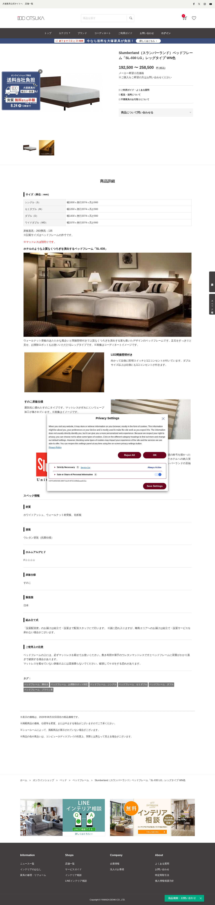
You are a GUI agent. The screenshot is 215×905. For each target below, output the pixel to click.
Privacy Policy (55, 447)
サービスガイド (73, 869)
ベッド (63, 780)
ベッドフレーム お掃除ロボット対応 (69, 684)
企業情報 (114, 863)
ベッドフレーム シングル (103, 684)
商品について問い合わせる (137, 112)
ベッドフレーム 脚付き (36, 684)
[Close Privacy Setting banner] (163, 418)
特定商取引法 (162, 875)
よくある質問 (162, 863)
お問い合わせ (162, 869)
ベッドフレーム (81, 780)
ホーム (23, 780)
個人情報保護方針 (164, 880)
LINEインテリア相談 (76, 880)
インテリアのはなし (30, 869)
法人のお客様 (117, 869)
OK (155, 455)
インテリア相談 (73, 875)
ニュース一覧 (27, 863)
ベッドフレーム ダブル (161, 684)
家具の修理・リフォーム (33, 875)
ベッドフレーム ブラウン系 (38, 689)
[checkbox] (157, 474)
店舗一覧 (70, 863)
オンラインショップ (43, 780)
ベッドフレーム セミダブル (133, 684)
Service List (85, 467)
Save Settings (155, 486)
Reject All (129, 455)
